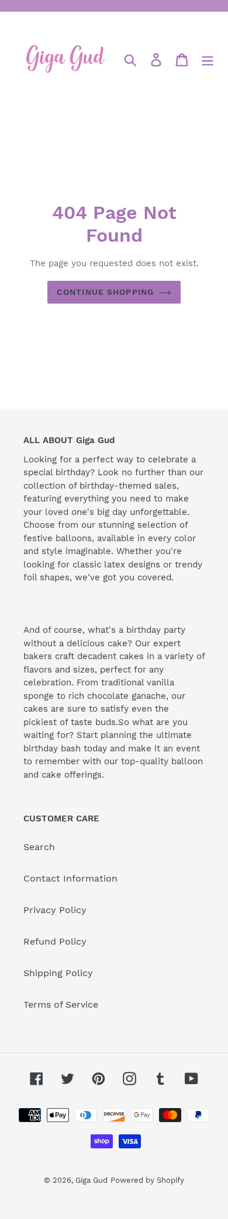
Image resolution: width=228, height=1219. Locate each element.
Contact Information (70, 878)
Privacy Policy (55, 909)
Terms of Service (60, 1004)
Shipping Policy (58, 972)
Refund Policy (55, 941)
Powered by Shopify (147, 1180)
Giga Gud (91, 1180)
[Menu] (207, 60)
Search (39, 846)
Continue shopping (105, 292)
